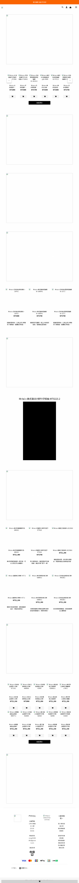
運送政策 (32, 848)
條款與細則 (61, 840)
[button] (39, 431)
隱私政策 (61, 848)
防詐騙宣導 (61, 845)
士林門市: (32, 821)
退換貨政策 (61, 843)
